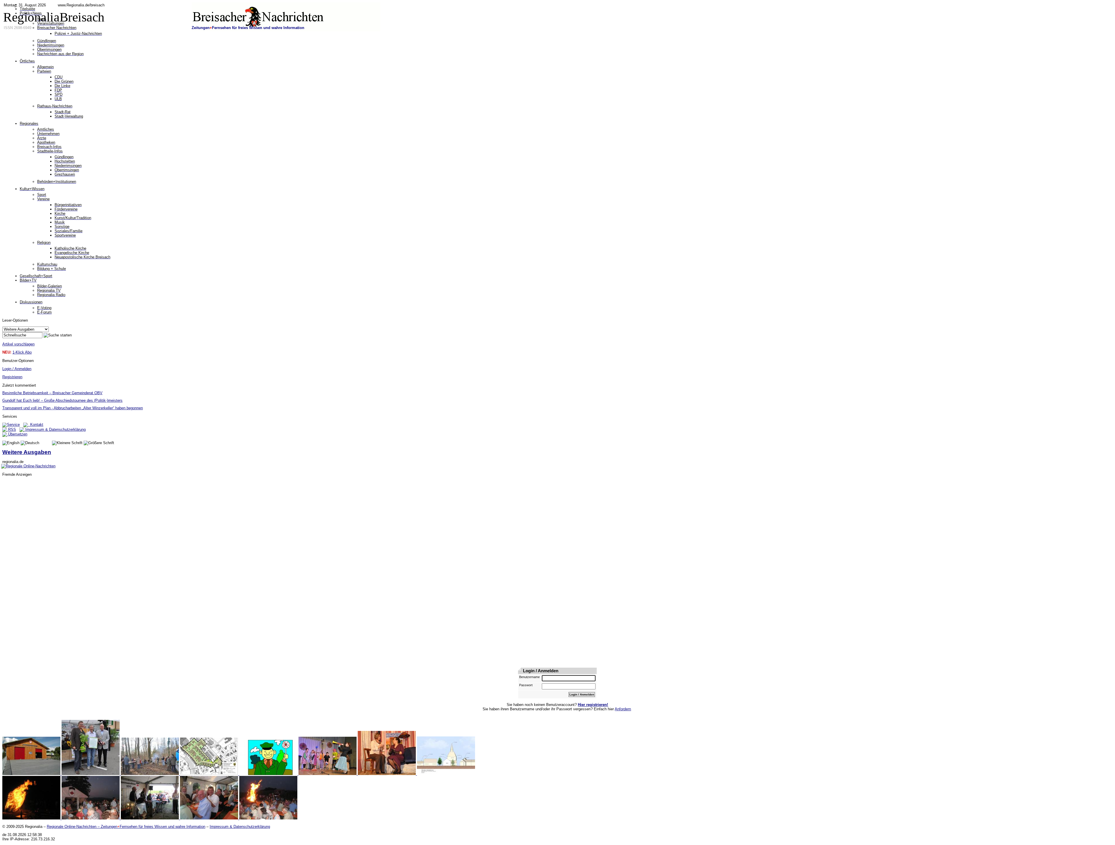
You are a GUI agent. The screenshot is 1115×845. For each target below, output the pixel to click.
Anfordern (623, 709)
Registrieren (12, 377)
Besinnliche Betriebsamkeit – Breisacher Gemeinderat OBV (52, 393)
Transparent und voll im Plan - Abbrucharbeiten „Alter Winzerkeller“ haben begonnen (72, 408)
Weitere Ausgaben (26, 452)
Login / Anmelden (16, 369)
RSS (11, 429)
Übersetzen (17, 434)
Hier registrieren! (593, 704)
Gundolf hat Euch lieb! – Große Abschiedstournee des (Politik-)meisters (62, 400)
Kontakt (35, 424)
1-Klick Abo (22, 352)
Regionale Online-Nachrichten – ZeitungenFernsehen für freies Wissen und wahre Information (126, 826)
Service (13, 424)
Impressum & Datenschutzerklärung (55, 429)
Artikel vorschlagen (18, 344)
